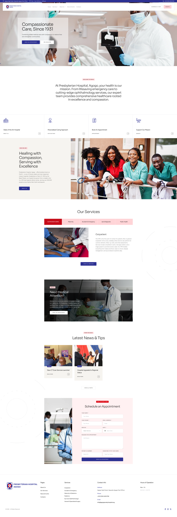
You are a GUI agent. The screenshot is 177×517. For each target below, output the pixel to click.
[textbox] (91, 431)
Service (84, 427)
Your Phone (85, 420)
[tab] (53, 222)
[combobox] (92, 431)
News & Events (44, 494)
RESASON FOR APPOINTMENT (89, 434)
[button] (168, 1)
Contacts (43, 497)
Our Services (44, 490)
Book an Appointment (102, 459)
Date (104, 427)
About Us (43, 487)
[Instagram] (168, 509)
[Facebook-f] (165, 509)
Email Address (107, 420)
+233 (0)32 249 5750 (103, 496)
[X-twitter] (170, 509)
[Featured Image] (58, 355)
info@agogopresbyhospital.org (106, 502)
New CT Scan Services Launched (58, 370)
